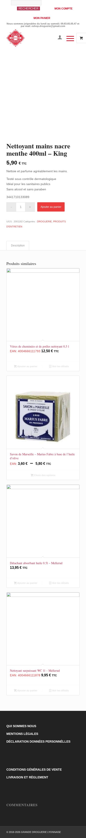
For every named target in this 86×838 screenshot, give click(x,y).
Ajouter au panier (51, 206)
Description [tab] (18, 245)
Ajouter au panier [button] (27, 366)
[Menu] (68, 38)
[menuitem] (30, 7)
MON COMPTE (63, 8)
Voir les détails (60, 366)
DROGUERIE (44, 221)
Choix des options (44, 475)
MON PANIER (42, 18)
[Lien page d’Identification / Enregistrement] (57, 38)
